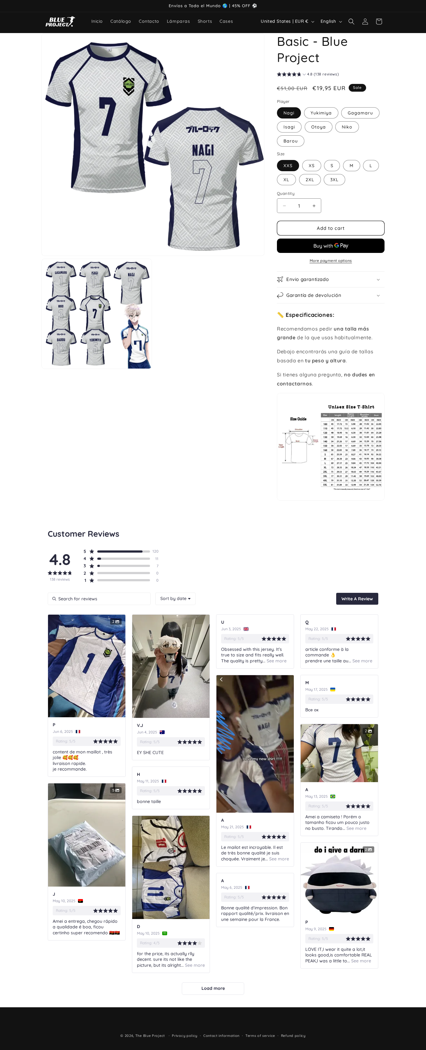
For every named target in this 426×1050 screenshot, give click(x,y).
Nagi (288, 113)
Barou (290, 141)
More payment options (331, 260)
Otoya (318, 127)
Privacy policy (184, 1035)
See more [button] (276, 661)
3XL (334, 179)
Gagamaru (360, 113)
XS (312, 165)
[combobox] (175, 599)
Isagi (289, 127)
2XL (310, 179)
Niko (347, 127)
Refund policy (293, 1035)
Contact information (221, 1035)
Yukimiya (321, 113)
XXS (288, 165)
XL (286, 179)
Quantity (285, 193)
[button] (351, 21)
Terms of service (260, 1035)
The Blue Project (150, 1035)
